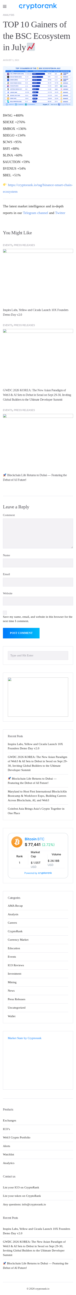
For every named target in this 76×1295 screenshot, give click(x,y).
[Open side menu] (4, 6)
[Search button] (64, 655)
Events (7, 245)
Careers (12, 922)
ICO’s (6, 1129)
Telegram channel (35, 213)
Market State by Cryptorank (25, 1038)
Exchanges (9, 1120)
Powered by (30, 873)
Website (7, 593)
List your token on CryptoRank (22, 1195)
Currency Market (18, 939)
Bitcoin (34, 839)
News (11, 990)
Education (14, 948)
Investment (14, 973)
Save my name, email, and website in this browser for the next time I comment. (37, 619)
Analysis (8, 15)
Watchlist (8, 1154)
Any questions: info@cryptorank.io (24, 1204)
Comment (9, 515)
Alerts (6, 1146)
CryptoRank (15, 931)
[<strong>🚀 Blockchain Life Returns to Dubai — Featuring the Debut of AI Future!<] (38, 440)
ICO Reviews (16, 965)
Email (6, 574)
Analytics (8, 1163)
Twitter (60, 213)
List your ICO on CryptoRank (21, 1187)
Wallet (11, 1016)
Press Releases (24, 245)
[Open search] (70, 6)
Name (6, 555)
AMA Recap (15, 905)
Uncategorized (17, 1007)
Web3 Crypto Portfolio (16, 1137)
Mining (12, 982)
